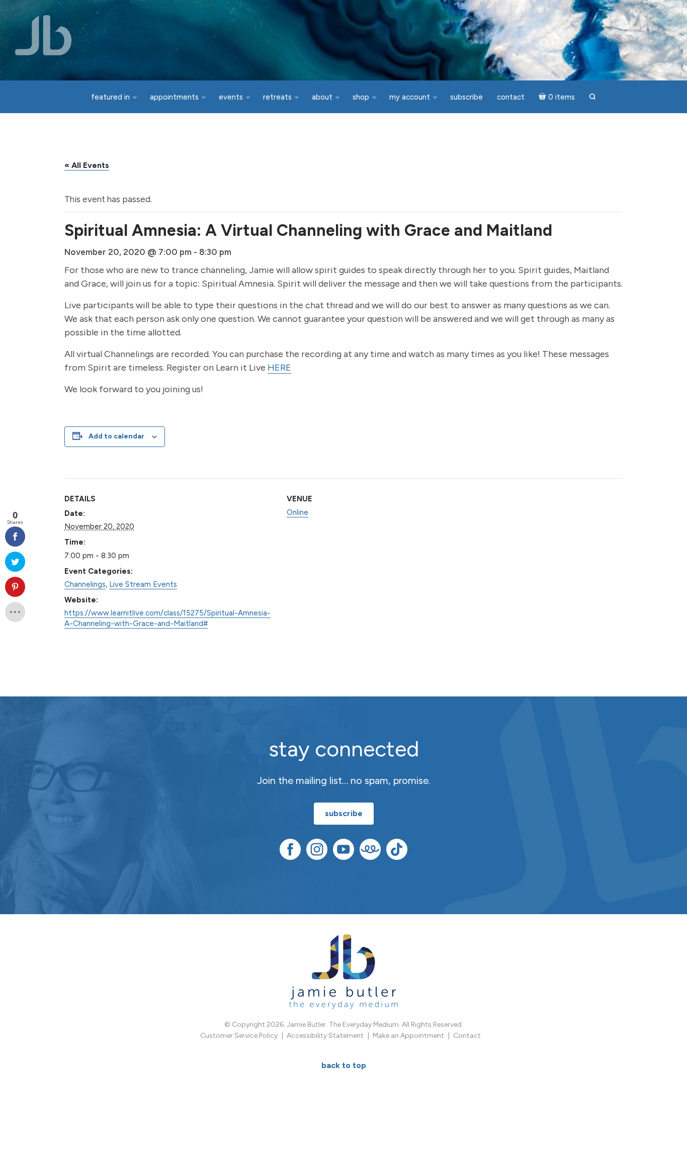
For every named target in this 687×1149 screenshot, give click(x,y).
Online (297, 512)
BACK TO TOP (343, 1065)
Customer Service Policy (239, 1035)
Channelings (85, 584)
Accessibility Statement (325, 1035)
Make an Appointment (408, 1035)
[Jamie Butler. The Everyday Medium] (43, 35)
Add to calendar (116, 436)
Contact (467, 1035)
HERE (279, 367)
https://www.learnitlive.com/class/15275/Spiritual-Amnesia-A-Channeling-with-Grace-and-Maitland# (167, 618)
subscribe (344, 813)
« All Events (86, 165)
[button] (592, 97)
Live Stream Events (143, 584)
